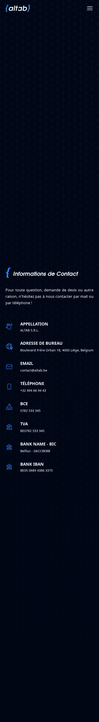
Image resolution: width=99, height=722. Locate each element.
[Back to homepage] (18, 8)
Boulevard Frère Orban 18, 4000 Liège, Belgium (56, 350)
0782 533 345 (30, 410)
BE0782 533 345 (32, 431)
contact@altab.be (33, 370)
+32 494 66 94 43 (33, 390)
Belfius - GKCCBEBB (35, 451)
